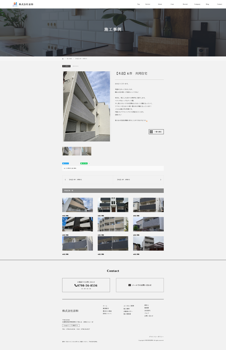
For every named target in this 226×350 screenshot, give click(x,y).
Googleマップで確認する (71, 325)
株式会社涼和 (70, 310)
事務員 (146, 308)
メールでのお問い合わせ (141, 285)
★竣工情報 (65, 215)
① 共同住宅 (66, 66)
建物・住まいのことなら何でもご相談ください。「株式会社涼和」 (80, 341)
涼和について (107, 313)
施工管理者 (127, 314)
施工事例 (74, 168)
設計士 (146, 305)
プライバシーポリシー (156, 336)
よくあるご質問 (129, 306)
